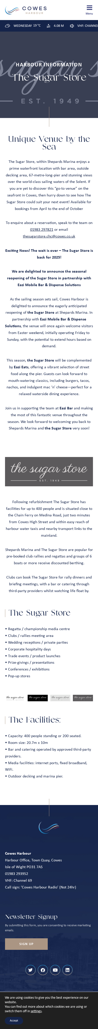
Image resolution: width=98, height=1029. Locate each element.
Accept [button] (14, 1020)
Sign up (26, 944)
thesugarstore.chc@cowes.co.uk (49, 237)
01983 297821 (41, 230)
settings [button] (36, 1011)
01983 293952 (16, 874)
